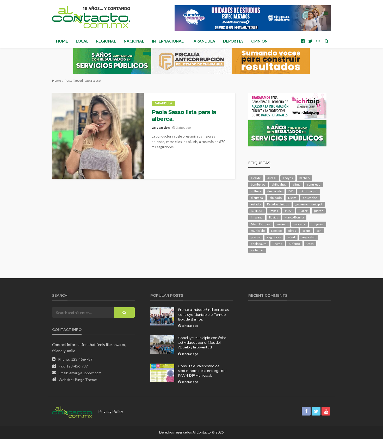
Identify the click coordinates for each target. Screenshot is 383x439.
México (276, 231)
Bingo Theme (86, 379)
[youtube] (326, 411)
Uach (310, 244)
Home (62, 41)
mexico (282, 224)
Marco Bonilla (294, 217)
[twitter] (310, 41)
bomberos (258, 184)
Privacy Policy (110, 411)
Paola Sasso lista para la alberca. (184, 115)
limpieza (257, 217)
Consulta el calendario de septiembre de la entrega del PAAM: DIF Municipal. (202, 370)
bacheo (304, 178)
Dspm (292, 198)
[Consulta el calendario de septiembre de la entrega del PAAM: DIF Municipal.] (162, 373)
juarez (303, 211)
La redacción (161, 127)
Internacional (168, 41)
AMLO (271, 178)
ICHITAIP (257, 211)
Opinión (259, 41)
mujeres (318, 224)
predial (256, 237)
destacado (274, 191)
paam (306, 231)
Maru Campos (260, 224)
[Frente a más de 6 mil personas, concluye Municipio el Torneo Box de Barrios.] (162, 316)
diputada (257, 198)
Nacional (134, 41)
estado (256, 204)
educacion (310, 198)
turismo (294, 244)
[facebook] (302, 41)
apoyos (288, 178)
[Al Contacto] (91, 17)
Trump (277, 244)
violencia (257, 250)
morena (299, 224)
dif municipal (308, 191)
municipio (258, 231)
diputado (275, 198)
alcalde (256, 178)
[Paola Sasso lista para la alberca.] (98, 136)
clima (296, 184)
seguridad (308, 237)
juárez (318, 211)
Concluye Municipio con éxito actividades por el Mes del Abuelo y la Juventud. (202, 342)
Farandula (203, 41)
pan (319, 231)
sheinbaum (259, 244)
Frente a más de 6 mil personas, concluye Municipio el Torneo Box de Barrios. (204, 314)
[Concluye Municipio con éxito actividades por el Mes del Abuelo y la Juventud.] (162, 344)
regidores (274, 237)
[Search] (326, 41)
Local (82, 41)
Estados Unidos (278, 204)
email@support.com (85, 373)
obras (292, 231)
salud (291, 237)
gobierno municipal (308, 204)
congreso (313, 184)
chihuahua (279, 184)
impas (274, 211)
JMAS (288, 211)
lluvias (273, 217)
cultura (256, 191)
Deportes (233, 41)
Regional (106, 41)
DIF (290, 191)
